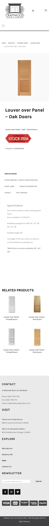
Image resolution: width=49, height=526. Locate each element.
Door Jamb (9, 186)
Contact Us (6, 466)
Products (11, 43)
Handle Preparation (28, 186)
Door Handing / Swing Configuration (21, 180)
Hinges (8, 193)
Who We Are (7, 448)
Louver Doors (35, 43)
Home (4, 43)
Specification (11, 174)
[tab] (10, 174)
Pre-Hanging (21, 193)
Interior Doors (22, 43)
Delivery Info (7, 454)
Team (4, 461)
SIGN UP (39, 481)
